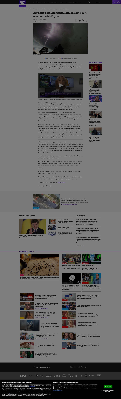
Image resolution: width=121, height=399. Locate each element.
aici (9, 393)
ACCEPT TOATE (108, 386)
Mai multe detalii (32, 386)
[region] (60, 389)
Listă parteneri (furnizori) (57, 390)
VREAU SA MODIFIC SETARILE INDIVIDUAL (107, 391)
